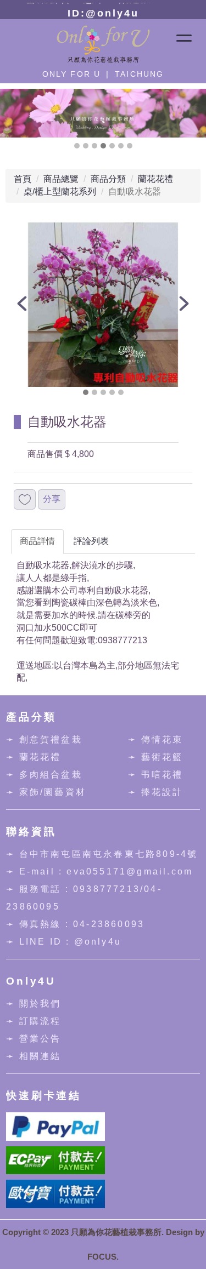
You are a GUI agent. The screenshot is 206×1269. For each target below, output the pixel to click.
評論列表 (91, 541)
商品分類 (108, 179)
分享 (51, 499)
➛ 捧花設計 (155, 792)
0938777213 (106, 889)
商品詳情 (37, 541)
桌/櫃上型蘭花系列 (60, 191)
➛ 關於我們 (33, 1003)
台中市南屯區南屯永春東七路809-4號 (108, 854)
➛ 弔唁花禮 (155, 774)
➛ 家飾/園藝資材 (46, 792)
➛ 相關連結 (33, 1056)
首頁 (22, 179)
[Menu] (184, 33)
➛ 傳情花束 (155, 739)
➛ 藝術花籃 (155, 757)
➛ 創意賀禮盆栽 (44, 739)
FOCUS (101, 1256)
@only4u (97, 941)
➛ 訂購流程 (33, 1021)
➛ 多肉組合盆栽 (44, 774)
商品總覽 (61, 179)
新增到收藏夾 (25, 499)
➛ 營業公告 (33, 1038)
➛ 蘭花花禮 (33, 757)
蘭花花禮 (155, 179)
